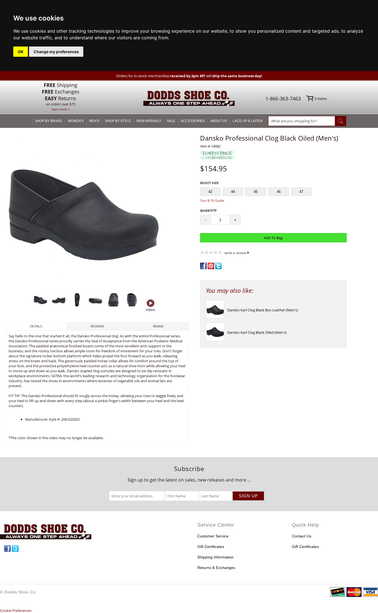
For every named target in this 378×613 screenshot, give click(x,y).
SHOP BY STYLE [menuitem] (118, 121)
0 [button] (321, 98)
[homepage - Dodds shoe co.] (189, 99)
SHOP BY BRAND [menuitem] (48, 121)
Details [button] (36, 326)
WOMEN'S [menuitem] (76, 121)
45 (256, 192)
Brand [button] (158, 326)
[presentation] (215, 317)
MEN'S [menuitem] (94, 121)
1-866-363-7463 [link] (283, 98)
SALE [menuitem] (171, 121)
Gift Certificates (210, 546)
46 (279, 192)
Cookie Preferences (16, 610)
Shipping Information (215, 557)
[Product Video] (150, 306)
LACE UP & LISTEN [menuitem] (248, 121)
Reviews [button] (97, 326)
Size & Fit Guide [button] (212, 200)
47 (301, 192)
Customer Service (213, 536)
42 (210, 192)
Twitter (15, 548)
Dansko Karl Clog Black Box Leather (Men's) (262, 309)
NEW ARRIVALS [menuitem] (148, 121)
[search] (301, 121)
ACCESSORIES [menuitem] (193, 121)
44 (233, 192)
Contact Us (301, 536)
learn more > (60, 109)
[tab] (36, 326)
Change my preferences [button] (56, 51)
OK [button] (21, 51)
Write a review (235, 252)
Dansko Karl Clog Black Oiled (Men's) (257, 332)
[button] (97, 212)
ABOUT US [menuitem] (218, 121)
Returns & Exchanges (216, 567)
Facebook (7, 548)
